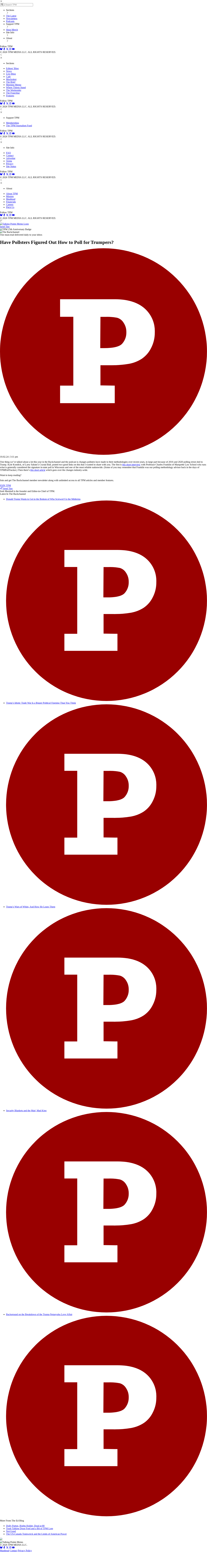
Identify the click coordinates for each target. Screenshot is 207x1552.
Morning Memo (13, 84)
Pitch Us (10, 207)
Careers (9, 204)
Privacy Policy (25, 1550)
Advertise (10, 158)
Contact (9, 155)
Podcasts (10, 21)
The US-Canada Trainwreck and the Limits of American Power (36, 1534)
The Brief (10, 82)
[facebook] (4, 49)
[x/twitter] (7, 49)
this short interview (131, 464)
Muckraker (11, 79)
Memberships (12, 123)
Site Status (11, 166)
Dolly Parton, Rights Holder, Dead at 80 (25, 1525)
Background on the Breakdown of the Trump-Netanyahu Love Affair (39, 1314)
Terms (9, 161)
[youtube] (13, 49)
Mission (10, 196)
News (9, 71)
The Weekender (13, 90)
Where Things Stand (16, 87)
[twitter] (7, 1548)
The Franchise (13, 93)
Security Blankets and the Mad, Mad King (26, 1110)
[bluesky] (1, 49)
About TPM (12, 193)
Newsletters (11, 18)
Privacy (9, 163)
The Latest (11, 16)
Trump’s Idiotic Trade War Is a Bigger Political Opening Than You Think (41, 703)
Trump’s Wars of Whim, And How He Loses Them (30, 906)
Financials (11, 202)
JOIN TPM (5, 485)
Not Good (11, 1531)
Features (10, 95)
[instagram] (10, 49)
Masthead (10, 199)
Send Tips (5, 226)
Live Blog (11, 74)
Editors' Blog (12, 68)
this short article (37, 470)
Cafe (8, 76)
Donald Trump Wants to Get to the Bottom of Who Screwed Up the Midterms (43, 499)
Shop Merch (12, 29)
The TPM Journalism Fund (19, 125)
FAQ (8, 153)
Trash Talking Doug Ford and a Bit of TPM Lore (29, 1528)
